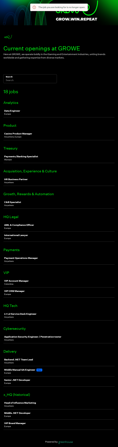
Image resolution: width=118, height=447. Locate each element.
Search (9, 77)
